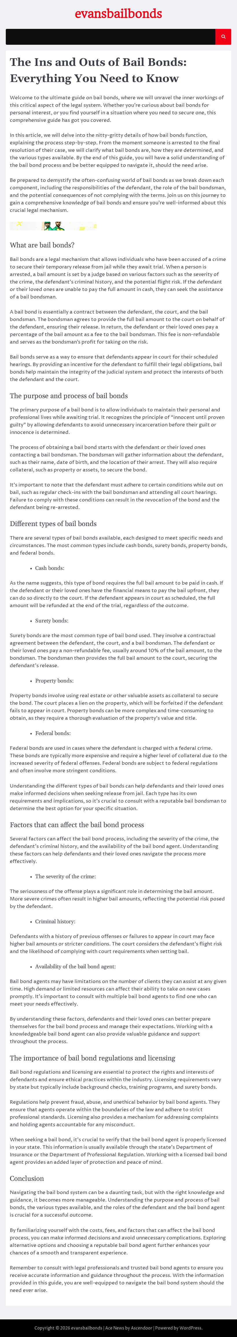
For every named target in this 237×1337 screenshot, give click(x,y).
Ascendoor (141, 1328)
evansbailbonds (118, 14)
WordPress (190, 1328)
